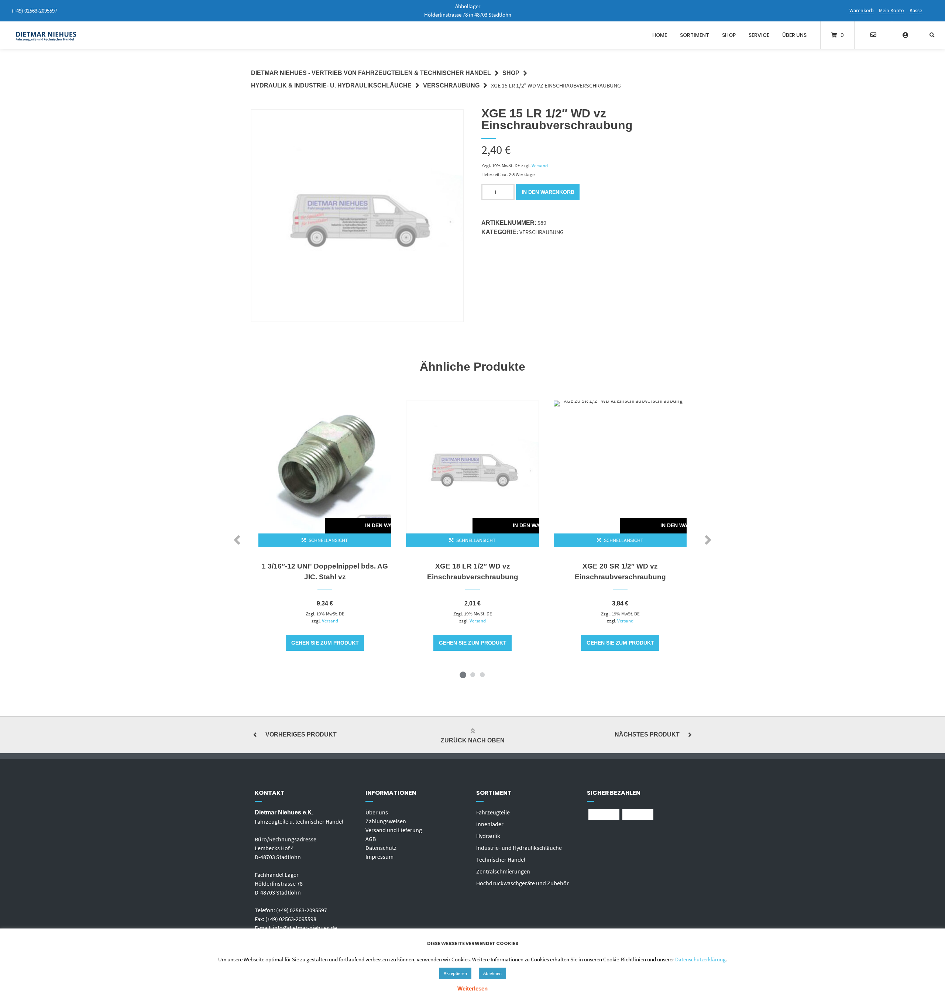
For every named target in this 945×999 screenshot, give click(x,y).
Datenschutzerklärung (700, 959)
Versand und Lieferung (393, 830)
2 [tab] (472, 674)
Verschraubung (451, 85)
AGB (370, 838)
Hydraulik (488, 836)
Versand (540, 165)
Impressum (379, 856)
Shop (729, 35)
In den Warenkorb (548, 192)
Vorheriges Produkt (301, 734)
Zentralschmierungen (503, 871)
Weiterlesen (472, 988)
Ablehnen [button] (492, 973)
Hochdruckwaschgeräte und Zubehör (522, 883)
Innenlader (490, 824)
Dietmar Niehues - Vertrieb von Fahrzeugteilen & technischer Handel (371, 73)
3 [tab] (482, 674)
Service (759, 35)
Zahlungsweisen (385, 821)
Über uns (794, 35)
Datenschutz (380, 847)
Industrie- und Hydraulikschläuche (519, 847)
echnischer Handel (502, 859)
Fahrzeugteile (493, 812)
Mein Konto (891, 10)
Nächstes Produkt (647, 734)
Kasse (916, 10)
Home (659, 35)
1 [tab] (463, 674)
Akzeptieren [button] (455, 973)
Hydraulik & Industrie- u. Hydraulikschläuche (331, 85)
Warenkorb (861, 10)
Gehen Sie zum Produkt (325, 643)
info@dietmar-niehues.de (305, 927)
